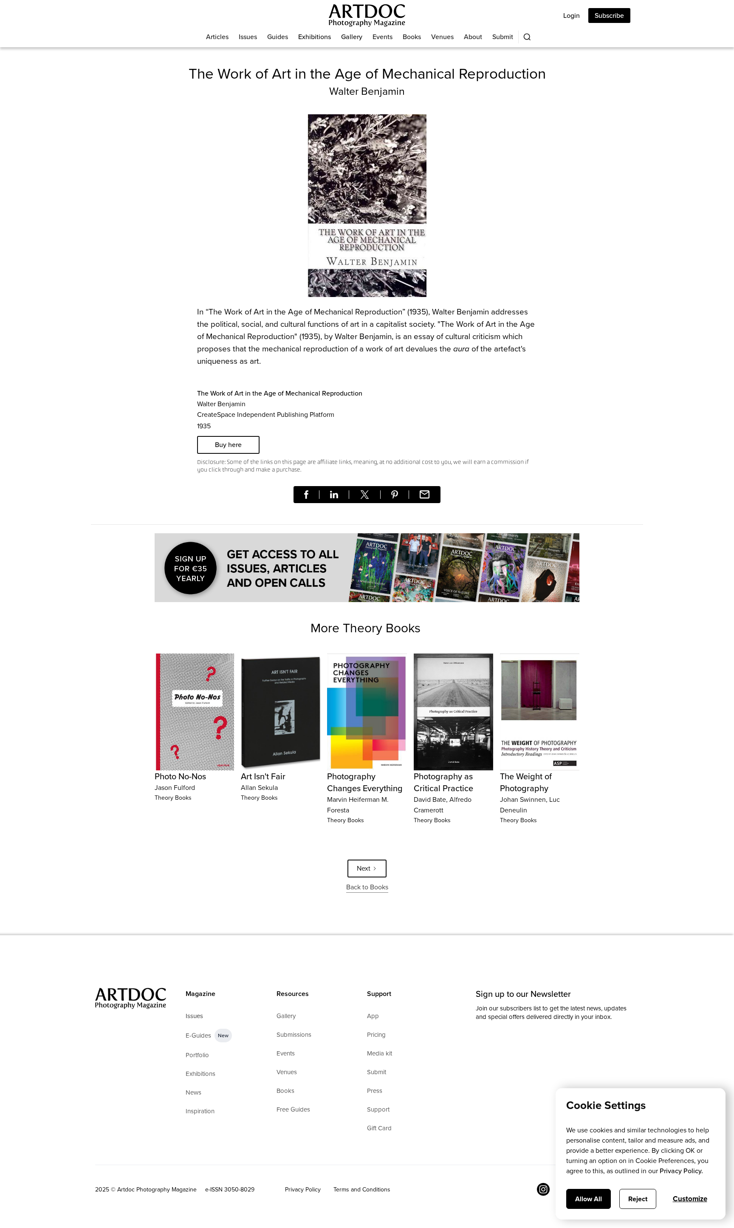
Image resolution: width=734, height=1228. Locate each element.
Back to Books (367, 887)
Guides (277, 37)
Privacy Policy (303, 1189)
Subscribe (609, 15)
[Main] (367, 15)
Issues (248, 37)
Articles (217, 37)
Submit (502, 37)
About (473, 37)
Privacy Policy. (681, 1171)
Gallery (351, 37)
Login (571, 15)
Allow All (588, 1199)
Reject (637, 1199)
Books (412, 37)
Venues (442, 37)
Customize (690, 1199)
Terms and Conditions (361, 1189)
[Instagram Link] (543, 1189)
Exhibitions (314, 37)
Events (382, 37)
